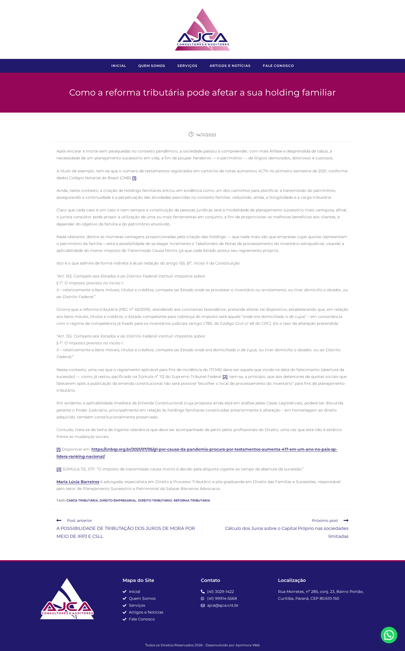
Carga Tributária (82, 500)
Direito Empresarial (117, 500)
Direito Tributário (155, 500)
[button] (389, 635)
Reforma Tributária (192, 500)
